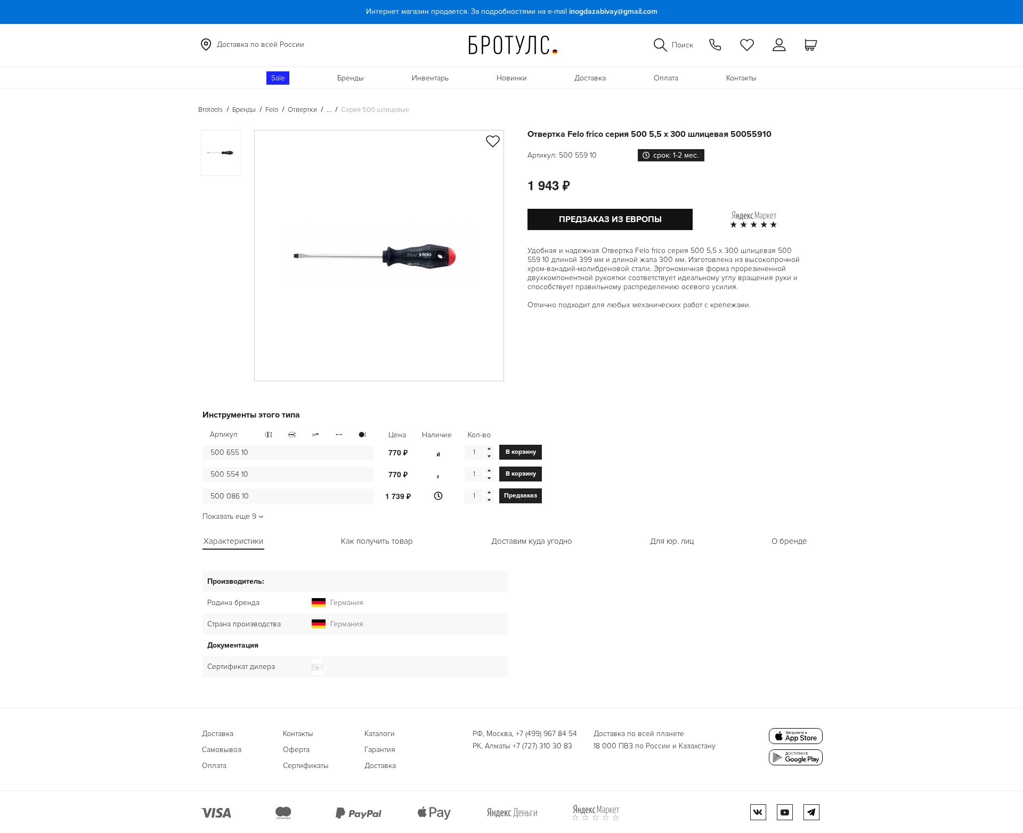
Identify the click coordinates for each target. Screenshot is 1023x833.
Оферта (296, 749)
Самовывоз (221, 749)
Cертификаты (306, 765)
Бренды (350, 78)
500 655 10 (229, 452)
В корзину (521, 452)
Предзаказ (520, 496)
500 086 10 (229, 496)
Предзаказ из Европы (610, 219)
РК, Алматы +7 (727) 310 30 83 (522, 745)
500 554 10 (229, 474)
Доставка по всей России (260, 44)
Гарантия (379, 749)
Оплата (666, 78)
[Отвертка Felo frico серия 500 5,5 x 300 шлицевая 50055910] (379, 255)
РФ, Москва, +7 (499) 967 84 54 (525, 733)
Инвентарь (430, 78)
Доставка (590, 78)
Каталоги (379, 733)
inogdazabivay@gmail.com (613, 11)
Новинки (512, 78)
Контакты (741, 78)
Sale (278, 78)
